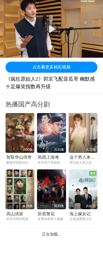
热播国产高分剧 (28, 104)
